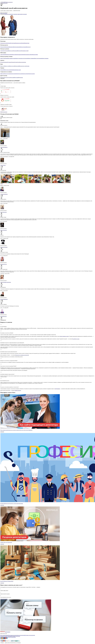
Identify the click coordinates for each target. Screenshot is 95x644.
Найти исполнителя (9, 2)
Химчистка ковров (13, 73)
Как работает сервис (75, 338)
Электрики (2, 50)
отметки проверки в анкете (64, 336)
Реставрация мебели (20, 54)
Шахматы (14, 69)
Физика (22, 43)
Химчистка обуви (25, 73)
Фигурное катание (8, 69)
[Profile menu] (1, 5)
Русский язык (13, 43)
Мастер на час (10, 50)
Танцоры (12, 62)
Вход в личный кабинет (4, 635)
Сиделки (9, 77)
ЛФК (4, 69)
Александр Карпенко (4, 194)
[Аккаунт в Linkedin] (7, 638)
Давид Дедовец (3, 165)
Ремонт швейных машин (11, 58)
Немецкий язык (26, 43)
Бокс (12, 69)
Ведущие (1, 62)
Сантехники (6, 50)
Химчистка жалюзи (31, 73)
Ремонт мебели (14, 54)
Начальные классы (18, 43)
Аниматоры (5, 62)
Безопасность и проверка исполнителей (22, 355)
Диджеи (15, 62)
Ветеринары (21, 77)
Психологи (2, 77)
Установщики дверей (24, 50)
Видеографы (16, 77)
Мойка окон (2, 73)
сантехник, (16, 14)
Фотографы (12, 77)
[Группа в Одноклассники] (2, 638)
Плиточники (15, 50)
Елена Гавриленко (3, 212)
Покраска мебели (35, 54)
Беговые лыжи (18, 69)
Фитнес (1, 69)
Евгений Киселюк (3, 316)
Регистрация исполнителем (13, 635)
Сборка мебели (2, 54)
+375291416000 (3, 2)
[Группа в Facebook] (3, 638)
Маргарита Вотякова (3, 247)
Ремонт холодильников (38, 58)
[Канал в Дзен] (4, 638)
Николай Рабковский (4, 299)
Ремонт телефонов (31, 58)
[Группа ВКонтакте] (1, 638)
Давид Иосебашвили (3, 147)
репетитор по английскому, (9, 14)
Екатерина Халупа (3, 264)
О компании (9, 636)
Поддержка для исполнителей (30, 635)
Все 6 (1, 183)
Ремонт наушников (45, 58)
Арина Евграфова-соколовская (5, 282)
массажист (25, 14)
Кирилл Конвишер (3, 230)
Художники (9, 62)
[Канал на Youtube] (5, 638)
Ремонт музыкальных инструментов (22, 58)
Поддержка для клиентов (15, 636)
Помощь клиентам (18, 390)
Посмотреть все (3, 320)
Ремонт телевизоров (3, 58)
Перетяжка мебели (8, 54)
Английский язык (8, 43)
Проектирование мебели (28, 54)
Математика (2, 43)
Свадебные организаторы (21, 62)
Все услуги (2, 78)
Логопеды (6, 77)
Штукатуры (19, 50)
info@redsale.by (57, 388)
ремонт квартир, (20, 14)
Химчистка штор (19, 73)
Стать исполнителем (3, 3)
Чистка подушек (7, 73)
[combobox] (5, 12)
